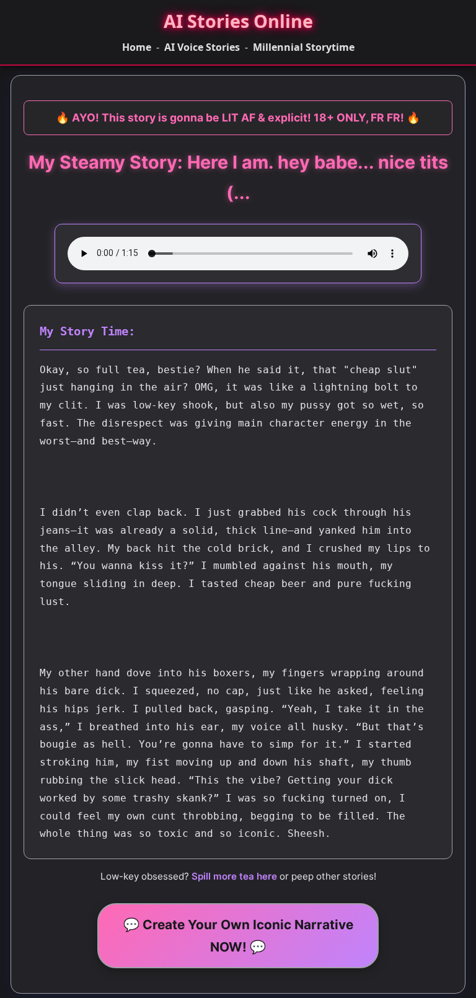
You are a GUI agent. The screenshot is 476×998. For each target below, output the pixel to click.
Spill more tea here (234, 876)
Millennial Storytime (304, 47)
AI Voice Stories (202, 47)
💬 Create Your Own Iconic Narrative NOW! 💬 (238, 935)
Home (136, 47)
